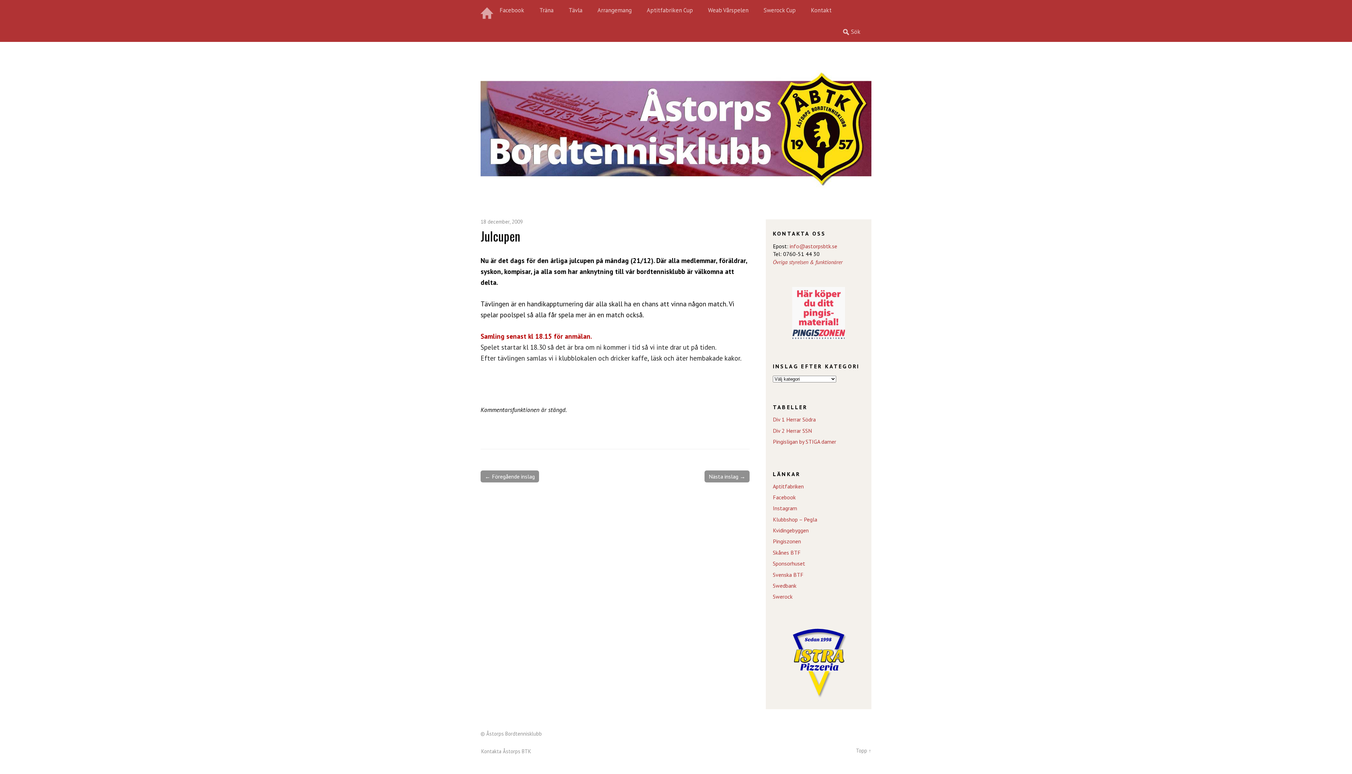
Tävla (575, 10)
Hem (488, 10)
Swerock (783, 596)
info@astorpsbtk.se (813, 246)
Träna (546, 10)
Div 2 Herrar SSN (792, 430)
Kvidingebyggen (791, 530)
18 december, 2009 (502, 221)
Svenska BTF (788, 574)
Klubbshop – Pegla (795, 519)
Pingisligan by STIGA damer (804, 441)
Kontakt (821, 10)
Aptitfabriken (788, 486)
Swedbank (784, 585)
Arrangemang (614, 10)
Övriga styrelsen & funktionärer (808, 262)
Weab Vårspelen (728, 10)
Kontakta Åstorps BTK (506, 751)
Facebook (512, 10)
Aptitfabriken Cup (670, 10)
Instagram (785, 508)
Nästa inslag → (727, 476)
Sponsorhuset (789, 563)
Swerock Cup (780, 10)
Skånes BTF (787, 552)
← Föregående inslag (510, 476)
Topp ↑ (863, 750)
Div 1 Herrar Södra (794, 419)
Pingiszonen (787, 541)
